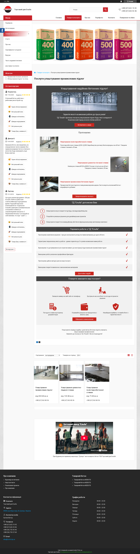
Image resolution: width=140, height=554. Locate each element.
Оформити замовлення (84, 319)
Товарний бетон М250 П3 (82, 485)
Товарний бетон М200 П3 (82, 482)
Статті (7, 39)
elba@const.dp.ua (9, 539)
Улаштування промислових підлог (43, 389)
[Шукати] (105, 9)
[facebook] (37, 342)
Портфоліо (99, 17)
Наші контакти (10, 482)
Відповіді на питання (12, 480)
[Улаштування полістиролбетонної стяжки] (97, 373)
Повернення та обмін (127, 17)
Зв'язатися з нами (84, 125)
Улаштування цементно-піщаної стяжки (71, 389)
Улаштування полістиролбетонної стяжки (76, 142)
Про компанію (10, 488)
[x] (39, 342)
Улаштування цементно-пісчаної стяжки (93, 163)
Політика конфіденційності (84, 552)
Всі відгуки (9, 249)
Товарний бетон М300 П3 (82, 480)
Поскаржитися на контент (67, 552)
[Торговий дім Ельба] (8, 9)
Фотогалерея (9, 28)
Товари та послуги (73, 17)
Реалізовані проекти (12, 485)
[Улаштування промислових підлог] (46, 373)
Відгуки (7, 55)
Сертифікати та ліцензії (13, 50)
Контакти (111, 17)
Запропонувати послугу (84, 196)
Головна (59, 17)
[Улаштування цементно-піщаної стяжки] (71, 373)
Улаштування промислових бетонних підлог (77, 182)
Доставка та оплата (12, 66)
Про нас (87, 17)
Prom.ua (79, 550)
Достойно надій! (84, 273)
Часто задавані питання (13, 60)
